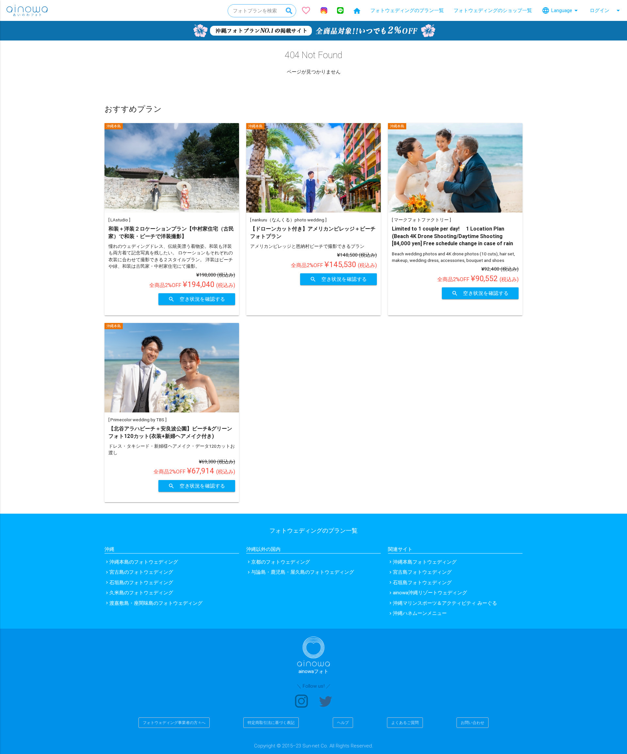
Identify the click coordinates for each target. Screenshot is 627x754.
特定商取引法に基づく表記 (271, 722)
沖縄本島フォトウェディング (425, 562)
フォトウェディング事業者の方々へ (174, 722)
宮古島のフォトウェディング (141, 572)
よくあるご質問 (405, 722)
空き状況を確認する (196, 299)
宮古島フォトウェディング (422, 572)
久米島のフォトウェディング (141, 592)
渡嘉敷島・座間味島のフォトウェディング (155, 603)
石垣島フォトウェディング (422, 582)
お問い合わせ (472, 722)
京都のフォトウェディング (280, 562)
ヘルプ (343, 722)
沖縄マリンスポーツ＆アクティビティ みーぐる (445, 603)
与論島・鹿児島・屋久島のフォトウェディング (302, 572)
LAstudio (119, 220)
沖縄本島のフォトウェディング (143, 562)
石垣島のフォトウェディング (141, 582)
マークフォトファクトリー (421, 220)
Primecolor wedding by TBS (137, 420)
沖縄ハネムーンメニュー (420, 613)
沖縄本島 (113, 126)
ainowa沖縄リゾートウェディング (430, 592)
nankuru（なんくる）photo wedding (288, 220)
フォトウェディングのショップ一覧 (493, 10)
